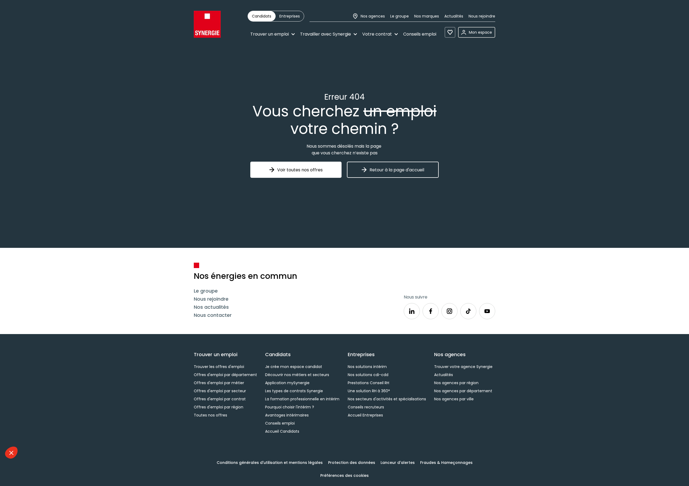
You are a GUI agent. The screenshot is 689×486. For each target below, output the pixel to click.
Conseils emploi (419, 34)
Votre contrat (377, 34)
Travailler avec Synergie (325, 34)
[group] (276, 16)
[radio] (262, 16)
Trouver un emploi (269, 34)
